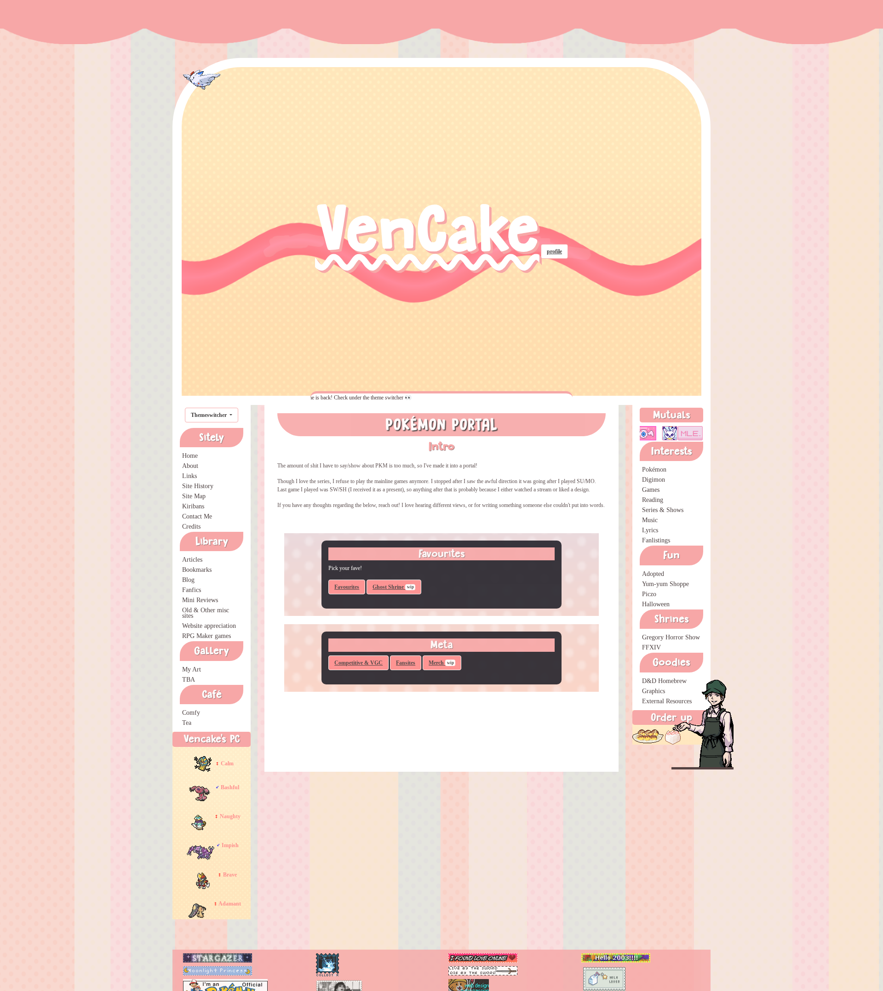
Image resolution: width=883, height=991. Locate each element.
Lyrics (650, 530)
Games (650, 489)
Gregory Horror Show (671, 637)
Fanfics (191, 590)
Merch (441, 663)
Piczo (649, 594)
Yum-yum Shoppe (665, 584)
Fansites (405, 663)
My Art (191, 669)
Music (650, 520)
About (190, 465)
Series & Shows (662, 510)
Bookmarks (197, 569)
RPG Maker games (206, 635)
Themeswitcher (209, 415)
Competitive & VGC (358, 663)
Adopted (653, 573)
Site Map (194, 496)
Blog (188, 579)
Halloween (656, 604)
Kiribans (193, 506)
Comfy (191, 712)
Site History (197, 486)
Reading (652, 499)
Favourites (346, 587)
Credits (191, 526)
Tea (186, 722)
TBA (188, 679)
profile (554, 251)
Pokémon (654, 469)
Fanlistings (656, 540)
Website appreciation (209, 625)
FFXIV (651, 647)
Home (190, 455)
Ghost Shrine (393, 587)
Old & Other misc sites (205, 613)
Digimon (653, 479)
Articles (192, 559)
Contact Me (197, 516)
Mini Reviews (200, 600)
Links (189, 476)
